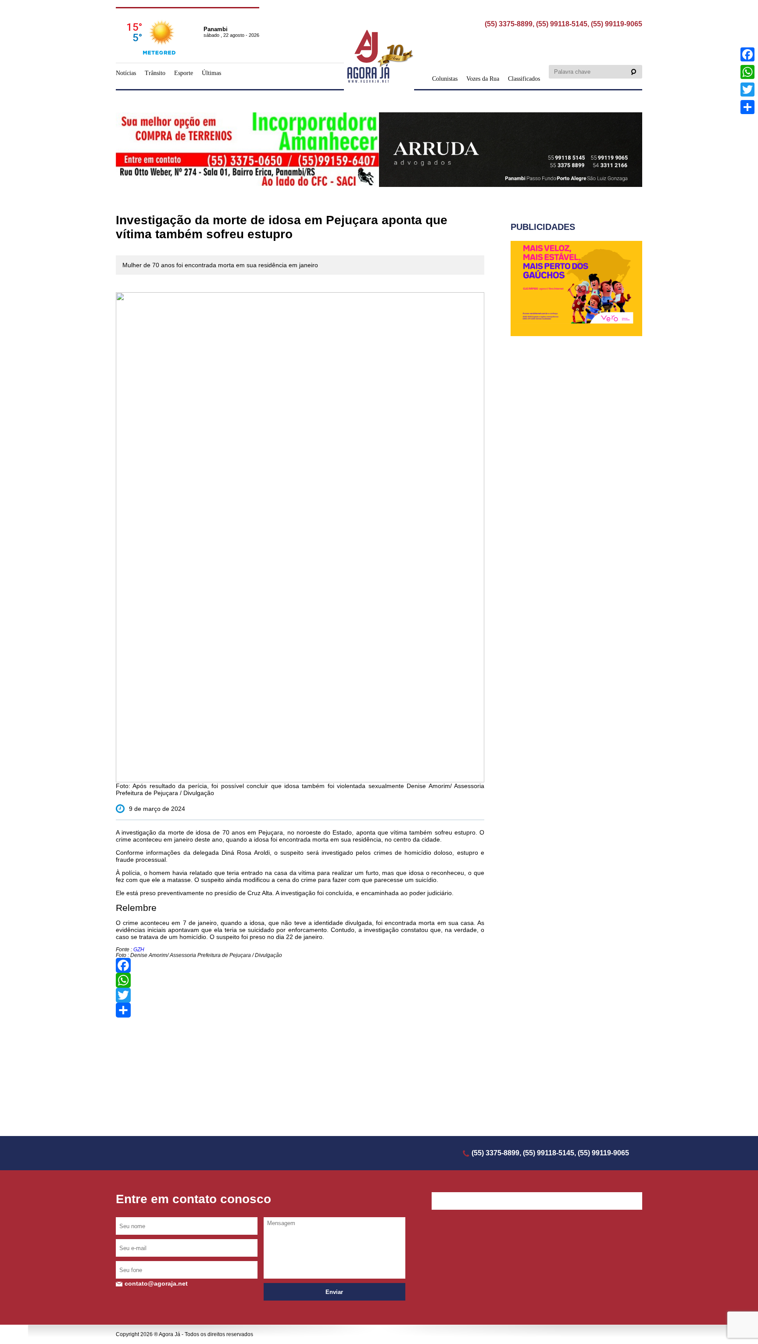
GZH (138, 949)
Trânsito (155, 73)
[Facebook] (300, 965)
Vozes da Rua (482, 78)
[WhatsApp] (300, 980)
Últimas (211, 73)
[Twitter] (300, 995)
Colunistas (445, 78)
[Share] (300, 1010)
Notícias (126, 73)
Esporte (183, 73)
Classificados (524, 78)
